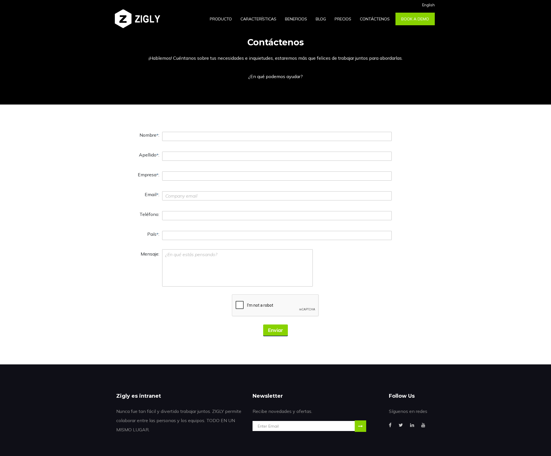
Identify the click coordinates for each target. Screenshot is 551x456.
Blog (321, 19)
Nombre (147, 135)
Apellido (147, 155)
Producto (221, 19)
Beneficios (296, 19)
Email (150, 194)
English (428, 5)
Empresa (147, 174)
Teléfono (148, 214)
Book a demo (415, 19)
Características (258, 19)
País (151, 234)
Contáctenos (375, 19)
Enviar (275, 330)
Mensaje (149, 254)
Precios (343, 19)
